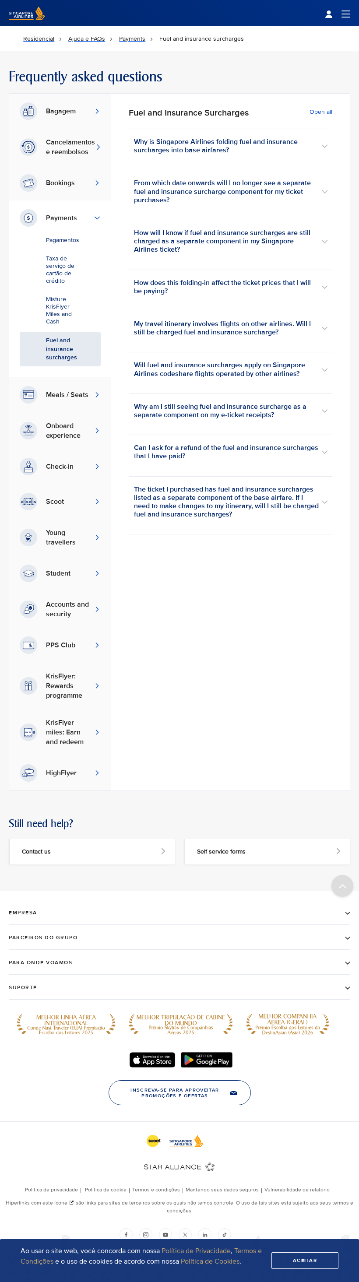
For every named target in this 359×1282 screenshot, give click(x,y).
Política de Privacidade (196, 1251)
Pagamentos (62, 240)
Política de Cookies (210, 1261)
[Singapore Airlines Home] (27, 24)
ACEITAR (305, 1260)
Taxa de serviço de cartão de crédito (60, 269)
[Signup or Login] (337, 13)
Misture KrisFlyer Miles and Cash (59, 310)
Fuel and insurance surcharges (61, 349)
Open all (321, 112)
